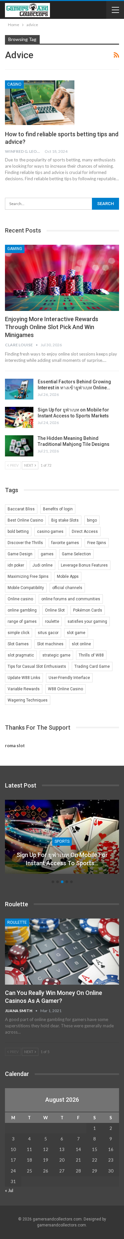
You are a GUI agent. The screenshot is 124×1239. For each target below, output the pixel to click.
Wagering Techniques (28, 700)
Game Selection (76, 554)
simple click (18, 632)
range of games (22, 621)
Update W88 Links (24, 677)
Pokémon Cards (87, 610)
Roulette (17, 922)
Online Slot (55, 610)
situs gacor (48, 632)
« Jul (9, 1190)
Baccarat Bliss (21, 509)
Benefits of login (58, 509)
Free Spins (96, 542)
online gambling (22, 610)
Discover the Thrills (25, 542)
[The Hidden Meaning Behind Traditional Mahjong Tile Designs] (19, 445)
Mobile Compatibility (26, 587)
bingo (92, 520)
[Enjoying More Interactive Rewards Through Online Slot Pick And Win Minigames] (62, 278)
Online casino (20, 599)
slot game (76, 632)
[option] (62, 840)
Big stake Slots (65, 520)
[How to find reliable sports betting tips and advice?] (39, 102)
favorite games (65, 542)
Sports (62, 841)
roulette (52, 621)
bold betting (18, 531)
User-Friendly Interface (69, 677)
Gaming (14, 248)
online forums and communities (70, 599)
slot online (81, 644)
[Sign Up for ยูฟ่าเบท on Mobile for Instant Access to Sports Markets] (19, 417)
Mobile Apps (68, 576)
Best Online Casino (25, 520)
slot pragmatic (21, 655)
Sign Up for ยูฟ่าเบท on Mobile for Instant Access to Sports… (62, 859)
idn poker (16, 565)
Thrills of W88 (91, 655)
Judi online (42, 565)
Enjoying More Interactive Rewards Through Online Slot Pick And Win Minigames (51, 327)
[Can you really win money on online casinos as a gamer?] (62, 952)
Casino (14, 84)
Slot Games (18, 644)
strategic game (56, 655)
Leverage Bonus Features (84, 565)
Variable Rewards (24, 689)
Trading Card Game (92, 666)
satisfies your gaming (87, 621)
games (47, 554)
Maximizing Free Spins (28, 576)
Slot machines (50, 644)
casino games (50, 531)
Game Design (20, 554)
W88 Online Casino (65, 689)
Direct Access (85, 531)
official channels (67, 587)
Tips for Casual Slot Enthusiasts (37, 666)
